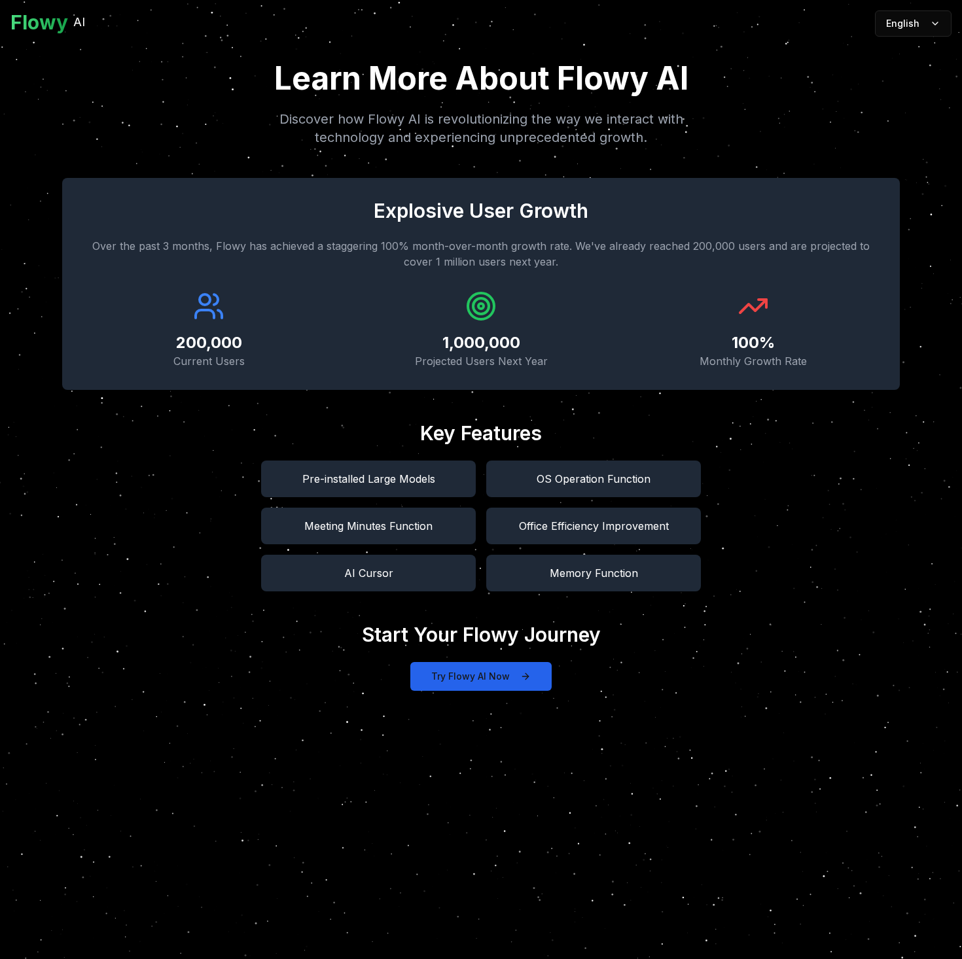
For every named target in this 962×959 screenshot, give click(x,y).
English (902, 23)
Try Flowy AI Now (470, 676)
